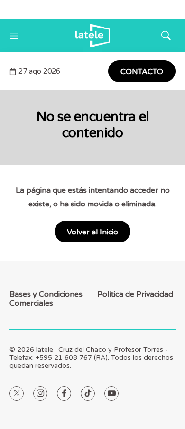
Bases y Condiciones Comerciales (46, 299)
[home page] (92, 35)
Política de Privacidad (135, 294)
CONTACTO (141, 71)
